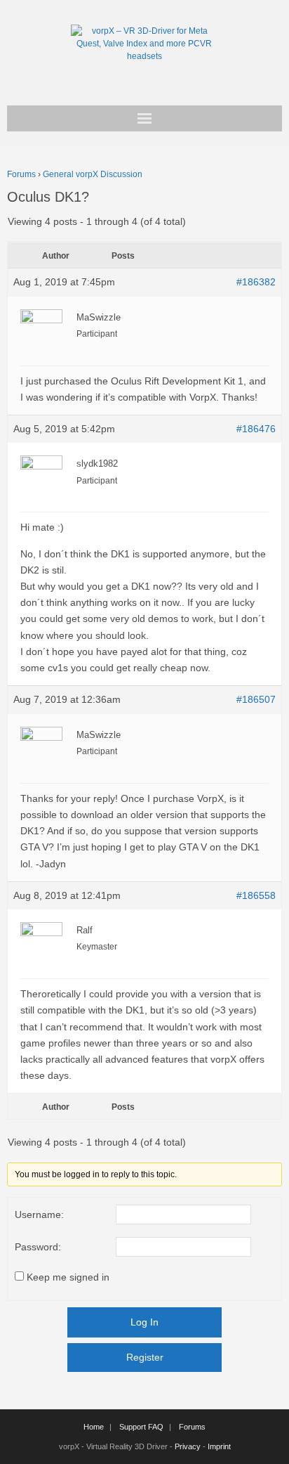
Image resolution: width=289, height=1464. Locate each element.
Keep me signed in (68, 1277)
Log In (144, 1322)
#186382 (256, 281)
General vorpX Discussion (92, 174)
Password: (38, 1246)
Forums (21, 174)
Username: (39, 1214)
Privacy (188, 1446)
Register (144, 1357)
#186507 (256, 699)
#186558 (256, 895)
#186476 (256, 428)
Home (93, 1427)
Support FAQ (141, 1427)
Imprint (219, 1446)
